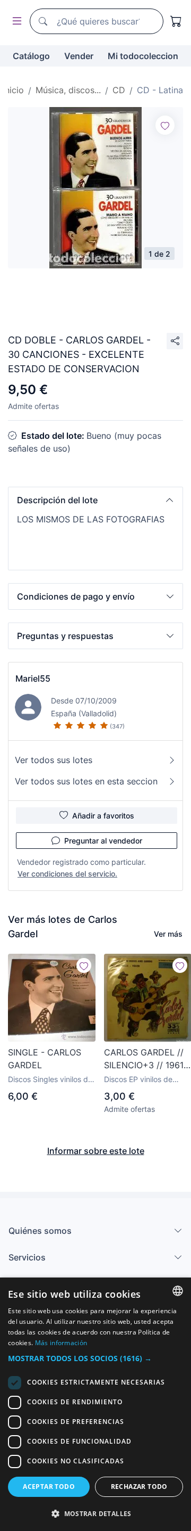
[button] (95, 500)
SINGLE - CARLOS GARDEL (44, 1058)
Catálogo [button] (31, 56)
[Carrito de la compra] (176, 21)
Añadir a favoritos (103, 815)
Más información (61, 1342)
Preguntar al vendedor (103, 840)
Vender (78, 56)
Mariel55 (32, 678)
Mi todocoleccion (143, 56)
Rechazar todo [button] (139, 1486)
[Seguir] (165, 125)
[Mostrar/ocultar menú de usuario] (15, 21)
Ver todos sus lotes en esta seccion (86, 781)
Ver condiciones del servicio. (67, 873)
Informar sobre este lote (95, 1150)
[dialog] (95, 1404)
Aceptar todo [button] (49, 1486)
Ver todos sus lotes (53, 760)
